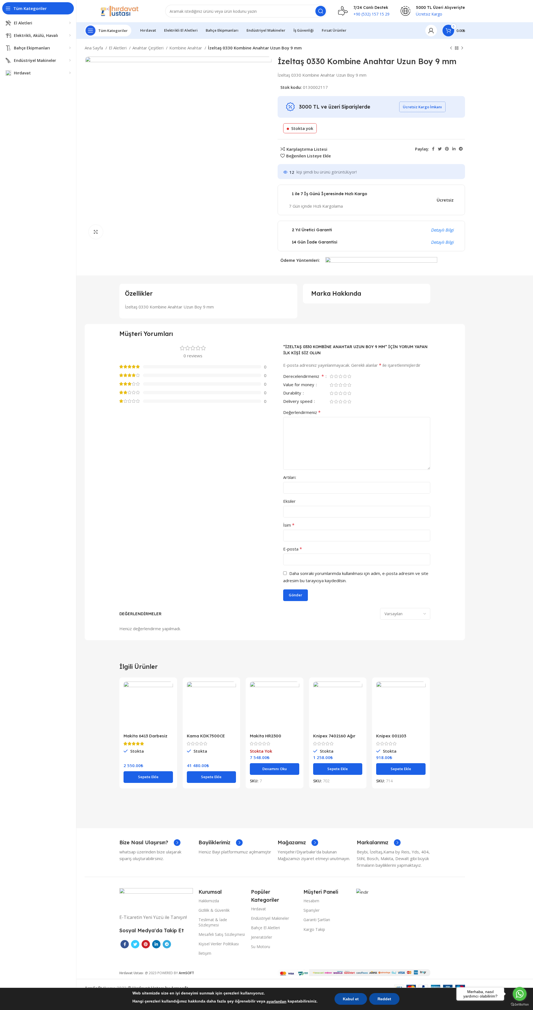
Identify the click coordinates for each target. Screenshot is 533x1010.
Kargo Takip (314, 929)
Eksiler (289, 501)
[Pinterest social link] (447, 148)
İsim (289, 525)
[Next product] (462, 48)
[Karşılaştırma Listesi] (169, 690)
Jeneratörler (261, 937)
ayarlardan (276, 1001)
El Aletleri (118, 48)
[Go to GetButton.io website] (520, 1004)
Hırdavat (258, 908)
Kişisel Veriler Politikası (218, 943)
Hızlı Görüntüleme (169, 703)
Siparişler (311, 910)
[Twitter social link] (439, 148)
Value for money (299, 385)
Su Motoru (260, 946)
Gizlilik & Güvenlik (214, 910)
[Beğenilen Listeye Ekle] (169, 715)
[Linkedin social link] (454, 148)
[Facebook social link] (433, 148)
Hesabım (311, 900)
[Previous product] (451, 48)
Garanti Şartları (316, 919)
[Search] (320, 11)
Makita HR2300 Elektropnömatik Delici (273, 738)
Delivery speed (298, 401)
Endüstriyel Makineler (270, 918)
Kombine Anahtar (186, 48)
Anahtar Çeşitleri (148, 48)
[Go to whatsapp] (520, 994)
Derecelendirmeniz (303, 376)
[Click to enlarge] (96, 232)
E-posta (292, 549)
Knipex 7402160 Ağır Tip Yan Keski (334, 738)
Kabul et (351, 999)
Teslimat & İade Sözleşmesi (212, 922)
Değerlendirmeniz (302, 412)
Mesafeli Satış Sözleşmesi (221, 934)
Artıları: (289, 477)
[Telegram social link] (460, 148)
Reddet (384, 999)
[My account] (431, 30)
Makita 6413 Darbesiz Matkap (145, 738)
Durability (292, 393)
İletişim (204, 953)
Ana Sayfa (94, 48)
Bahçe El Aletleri (265, 927)
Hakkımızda (208, 900)
